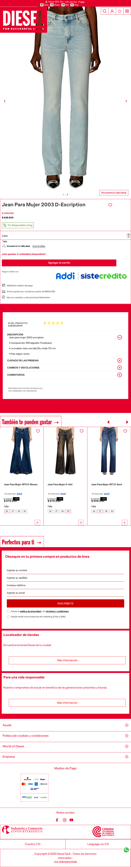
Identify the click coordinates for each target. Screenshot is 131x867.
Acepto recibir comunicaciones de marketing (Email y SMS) (38, 616)
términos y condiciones (57, 611)
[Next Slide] (127, 422)
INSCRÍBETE (65, 603)
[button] (128, 236)
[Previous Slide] (108, 422)
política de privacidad (30, 611)
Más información (67, 660)
